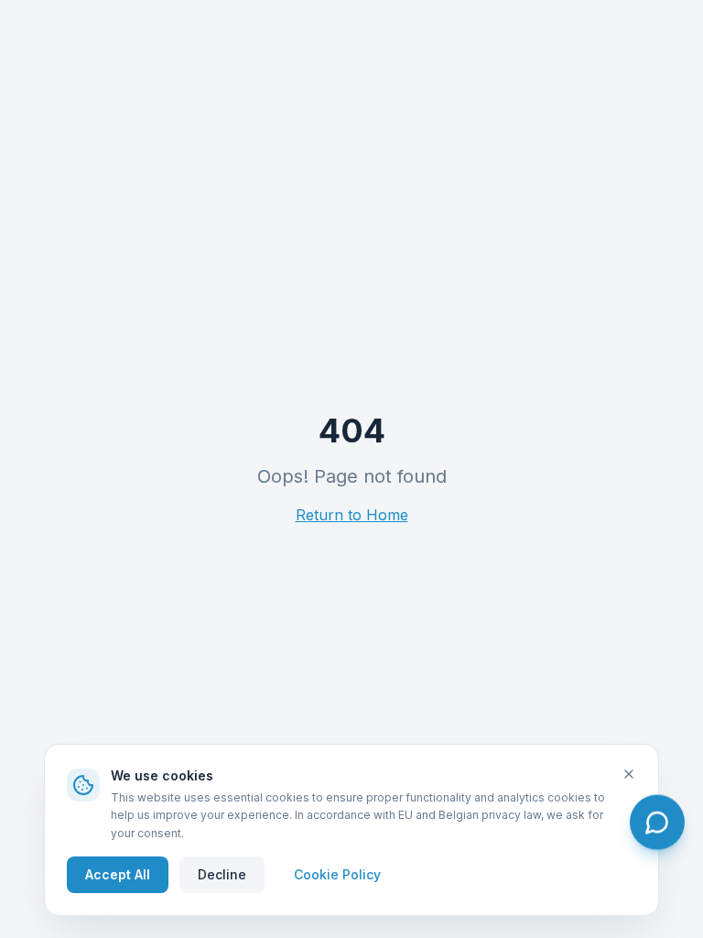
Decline (222, 874)
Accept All (117, 874)
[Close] (629, 774)
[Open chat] (657, 822)
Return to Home (352, 515)
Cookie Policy (337, 874)
